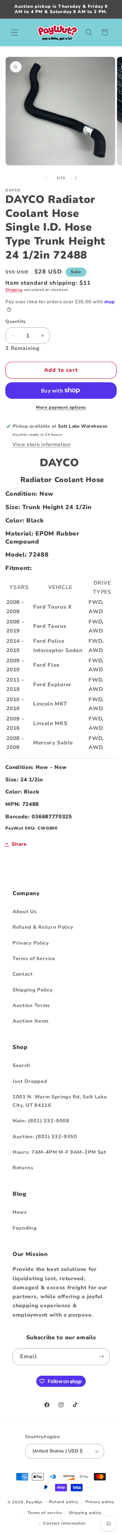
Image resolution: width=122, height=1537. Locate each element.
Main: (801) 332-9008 (41, 1120)
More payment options (61, 407)
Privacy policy (99, 1501)
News (20, 1212)
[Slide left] (46, 178)
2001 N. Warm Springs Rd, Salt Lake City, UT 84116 (60, 1101)
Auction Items (31, 1021)
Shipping (13, 289)
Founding (25, 1228)
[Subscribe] (101, 1356)
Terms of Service (34, 958)
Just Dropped (30, 1081)
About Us (25, 911)
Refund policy (63, 1501)
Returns (23, 1167)
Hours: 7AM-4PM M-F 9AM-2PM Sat (59, 1152)
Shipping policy (85, 1512)
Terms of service (45, 1512)
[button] (15, 32)
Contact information (64, 1523)
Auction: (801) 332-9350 (45, 1136)
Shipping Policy (33, 990)
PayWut (34, 1501)
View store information (41, 444)
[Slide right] (76, 178)
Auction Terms (31, 1005)
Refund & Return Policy (43, 927)
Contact (23, 974)
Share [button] (19, 844)
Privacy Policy (31, 943)
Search (21, 1065)
